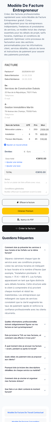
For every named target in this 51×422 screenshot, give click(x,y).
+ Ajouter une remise (13, 162)
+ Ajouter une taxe (12, 166)
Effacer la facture (27, 203)
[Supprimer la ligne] (47, 129)
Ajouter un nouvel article (17, 145)
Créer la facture (27, 230)
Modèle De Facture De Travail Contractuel (25, 415)
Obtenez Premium (25, 212)
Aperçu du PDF (27, 221)
